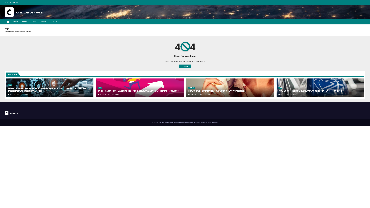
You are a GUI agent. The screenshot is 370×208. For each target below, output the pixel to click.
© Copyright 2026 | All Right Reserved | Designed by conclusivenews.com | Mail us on (176, 122)
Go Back (185, 66)
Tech (100, 87)
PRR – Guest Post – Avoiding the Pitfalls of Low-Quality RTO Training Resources (138, 90)
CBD (34, 22)
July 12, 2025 (285, 94)
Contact (53, 22)
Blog (10, 85)
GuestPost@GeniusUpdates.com (209, 122)
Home (7, 31)
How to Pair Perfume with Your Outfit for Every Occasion (216, 90)
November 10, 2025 (197, 94)
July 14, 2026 (14, 94)
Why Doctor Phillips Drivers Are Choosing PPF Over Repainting (310, 90)
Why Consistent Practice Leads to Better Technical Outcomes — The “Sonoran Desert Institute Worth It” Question (47, 89)
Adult (15, 22)
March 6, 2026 (105, 94)
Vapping (43, 22)
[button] (363, 22)
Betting (25, 22)
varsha (25, 94)
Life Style (192, 87)
